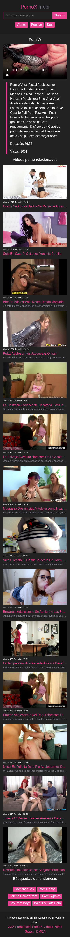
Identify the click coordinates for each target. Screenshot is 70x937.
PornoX (35, 7)
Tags (50, 24)
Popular (36, 24)
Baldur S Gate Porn (47, 903)
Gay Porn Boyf (19, 903)
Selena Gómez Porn (23, 896)
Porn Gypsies (51, 896)
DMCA (41, 931)
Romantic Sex (24, 889)
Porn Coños (47, 889)
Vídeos (21, 24)
